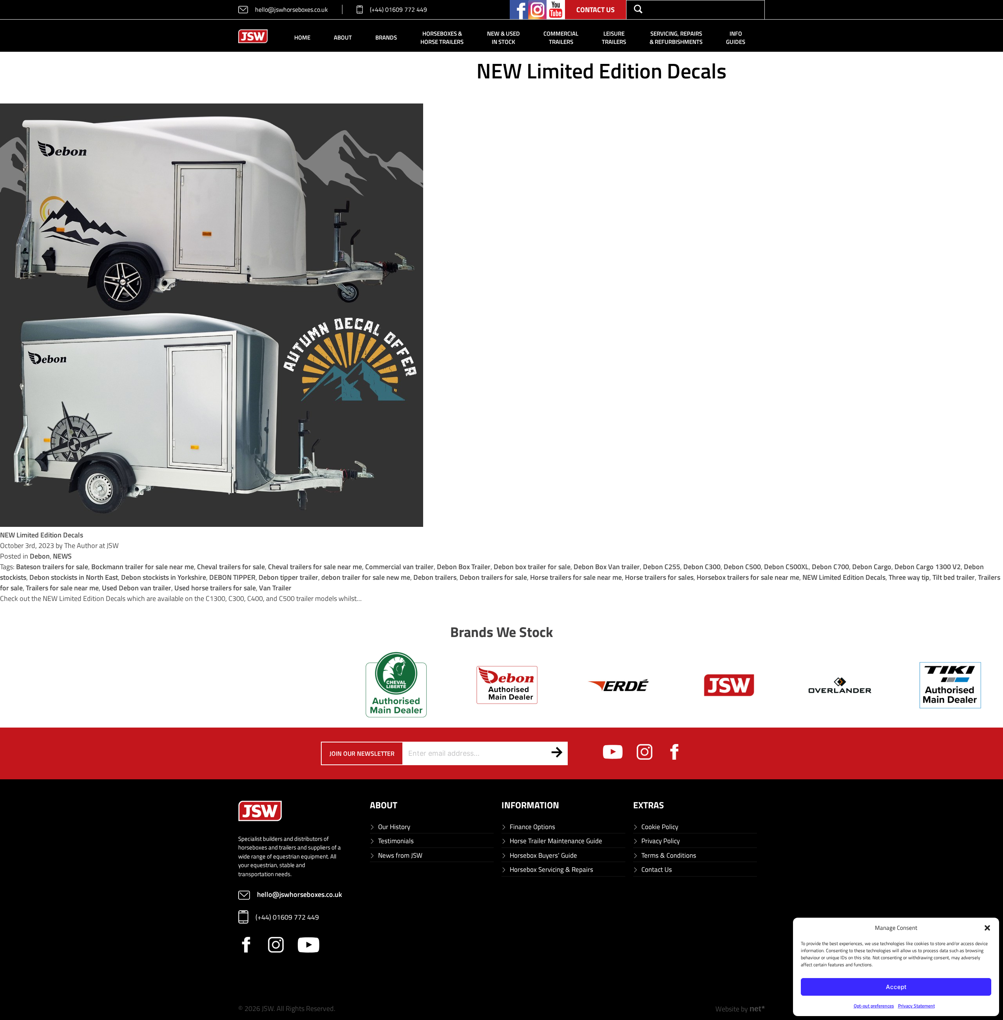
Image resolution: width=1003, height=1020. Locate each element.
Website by (740, 1009)
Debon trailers (434, 577)
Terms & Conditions (668, 855)
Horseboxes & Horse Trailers (441, 37)
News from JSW (400, 855)
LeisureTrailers (614, 37)
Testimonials (396, 841)
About (343, 37)
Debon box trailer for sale (532, 566)
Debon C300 (702, 566)
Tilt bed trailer (953, 577)
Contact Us (656, 870)
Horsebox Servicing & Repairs (551, 870)
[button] (987, 928)
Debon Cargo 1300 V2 (927, 566)
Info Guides (735, 37)
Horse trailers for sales (659, 577)
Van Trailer (275, 588)
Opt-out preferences (874, 1005)
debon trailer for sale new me (365, 577)
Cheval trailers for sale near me (315, 566)
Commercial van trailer (399, 566)
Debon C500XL (786, 566)
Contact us (595, 9)
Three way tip (909, 577)
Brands (386, 37)
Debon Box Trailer (464, 566)
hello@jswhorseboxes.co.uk (291, 9)
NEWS (62, 556)
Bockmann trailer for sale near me (142, 566)
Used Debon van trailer (136, 588)
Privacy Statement (916, 1005)
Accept (896, 987)
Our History (394, 827)
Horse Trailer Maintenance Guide (556, 841)
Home (302, 37)
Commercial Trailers (560, 37)
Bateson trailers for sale (52, 566)
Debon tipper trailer (288, 577)
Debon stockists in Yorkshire (163, 577)
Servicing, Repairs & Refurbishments (676, 37)
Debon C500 (742, 566)
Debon (40, 556)
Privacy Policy (660, 841)
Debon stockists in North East (73, 577)
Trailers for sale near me (62, 588)
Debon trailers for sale (493, 577)
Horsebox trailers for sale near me (748, 577)
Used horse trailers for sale (215, 588)
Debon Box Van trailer (607, 566)
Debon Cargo (871, 566)
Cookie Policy (659, 827)
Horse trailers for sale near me (576, 577)
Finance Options (532, 827)
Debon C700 (830, 566)
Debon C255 (661, 566)
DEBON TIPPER (232, 577)
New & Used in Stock (503, 37)
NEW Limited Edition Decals (41, 535)
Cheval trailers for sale (231, 566)
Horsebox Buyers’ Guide (543, 855)
